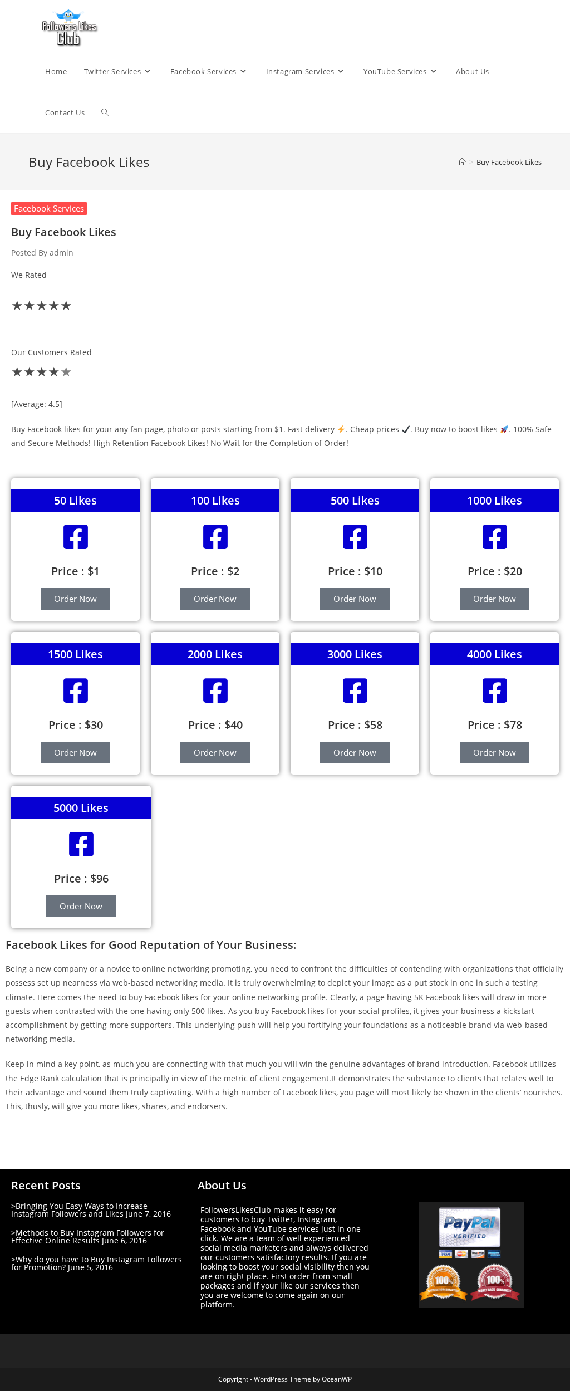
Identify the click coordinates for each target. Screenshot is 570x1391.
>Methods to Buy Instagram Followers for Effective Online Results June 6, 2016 (87, 1236)
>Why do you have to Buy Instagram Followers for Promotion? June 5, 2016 (96, 1263)
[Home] (462, 162)
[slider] (285, 331)
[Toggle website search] (105, 112)
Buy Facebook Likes (509, 162)
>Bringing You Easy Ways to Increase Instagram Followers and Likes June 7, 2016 (91, 1210)
